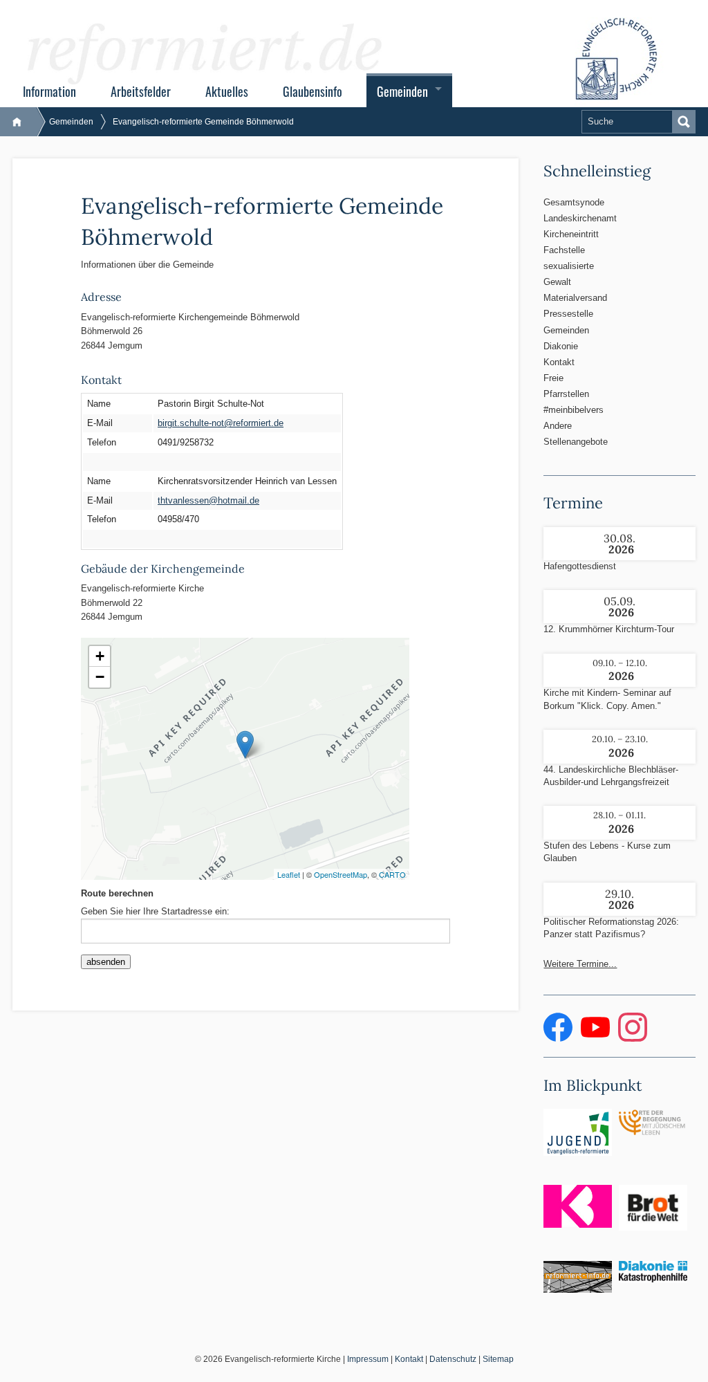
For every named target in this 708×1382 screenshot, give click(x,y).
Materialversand (575, 298)
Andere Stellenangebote (575, 434)
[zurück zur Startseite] (23, 121)
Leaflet (288, 874)
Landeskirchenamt (577, 218)
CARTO (392, 874)
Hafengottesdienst (579, 566)
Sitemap (498, 1359)
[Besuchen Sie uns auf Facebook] (559, 1038)
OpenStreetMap (340, 874)
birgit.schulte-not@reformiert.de (220, 423)
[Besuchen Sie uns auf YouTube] (597, 1038)
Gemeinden (402, 91)
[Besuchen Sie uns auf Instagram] (632, 1038)
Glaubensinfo (312, 91)
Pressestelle (568, 313)
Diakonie (560, 346)
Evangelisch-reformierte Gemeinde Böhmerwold (203, 122)
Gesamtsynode (573, 202)
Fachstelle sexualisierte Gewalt (568, 266)
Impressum (368, 1359)
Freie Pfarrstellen (566, 386)
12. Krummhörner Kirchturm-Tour (608, 629)
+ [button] (99, 656)
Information (49, 91)
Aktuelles (226, 91)
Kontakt (559, 362)
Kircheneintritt (571, 234)
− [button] (99, 676)
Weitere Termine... (580, 964)
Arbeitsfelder (141, 91)
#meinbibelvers (573, 410)
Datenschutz (452, 1359)
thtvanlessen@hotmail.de (208, 500)
